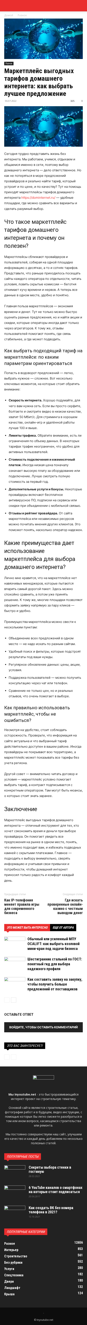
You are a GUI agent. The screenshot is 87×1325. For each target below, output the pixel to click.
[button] (81, 5)
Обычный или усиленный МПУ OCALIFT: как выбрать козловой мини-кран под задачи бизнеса (53, 944)
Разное (22, 15)
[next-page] (13, 1000)
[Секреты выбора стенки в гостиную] (14, 1172)
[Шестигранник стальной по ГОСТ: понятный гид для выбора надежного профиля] (14, 964)
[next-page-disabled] (13, 1057)
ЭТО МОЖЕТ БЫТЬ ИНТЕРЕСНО (27, 927)
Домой (8, 15)
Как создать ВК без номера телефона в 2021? (51, 1210)
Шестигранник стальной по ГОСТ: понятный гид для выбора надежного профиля (54, 964)
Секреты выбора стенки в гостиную (50, 1169)
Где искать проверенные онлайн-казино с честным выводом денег (65, 906)
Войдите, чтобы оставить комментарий (43, 1027)
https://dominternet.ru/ (38, 198)
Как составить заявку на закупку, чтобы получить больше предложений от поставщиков (54, 984)
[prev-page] (7, 1000)
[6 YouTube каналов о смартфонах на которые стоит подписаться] (14, 1193)
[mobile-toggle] (7, 5)
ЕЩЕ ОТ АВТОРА (63, 927)
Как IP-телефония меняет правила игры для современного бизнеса (21, 906)
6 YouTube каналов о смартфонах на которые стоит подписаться (55, 1189)
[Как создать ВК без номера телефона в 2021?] (14, 1213)
